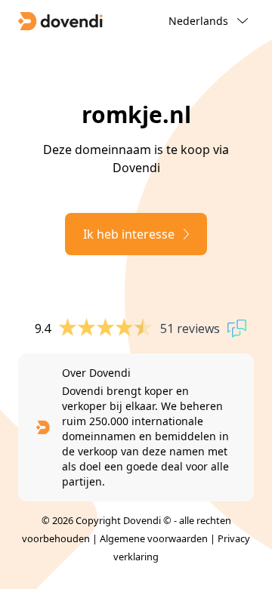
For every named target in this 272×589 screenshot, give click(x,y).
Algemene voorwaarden (154, 538)
